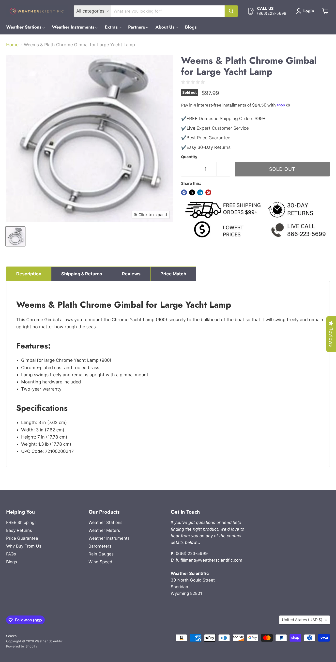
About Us (165, 27)
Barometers (100, 546)
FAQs (11, 554)
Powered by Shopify (21, 646)
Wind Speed (100, 561)
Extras (112, 27)
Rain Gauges (101, 554)
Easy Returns (19, 530)
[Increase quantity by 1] (223, 169)
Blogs (191, 27)
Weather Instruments (73, 27)
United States (302, 619)
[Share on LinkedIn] (200, 192)
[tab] (28, 274)
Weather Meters (104, 530)
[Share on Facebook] (184, 192)
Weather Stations (24, 27)
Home (12, 44)
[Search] (231, 11)
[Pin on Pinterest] (208, 192)
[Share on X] (192, 192)
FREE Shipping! (21, 522)
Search (11, 636)
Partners (137, 27)
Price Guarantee (22, 538)
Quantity (189, 157)
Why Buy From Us (23, 546)
